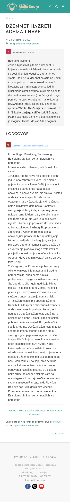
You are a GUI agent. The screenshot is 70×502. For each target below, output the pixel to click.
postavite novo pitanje (27, 425)
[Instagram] (34, 486)
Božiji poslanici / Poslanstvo (24, 43)
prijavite (57, 421)
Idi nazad (59, 433)
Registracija (39, 480)
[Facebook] (28, 486)
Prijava (28, 480)
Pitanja (9, 18)
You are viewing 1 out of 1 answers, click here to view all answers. (35, 412)
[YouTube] (41, 486)
